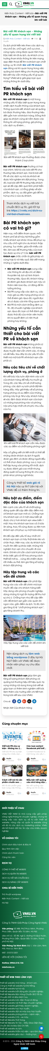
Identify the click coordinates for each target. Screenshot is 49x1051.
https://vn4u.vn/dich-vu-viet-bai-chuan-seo (24, 212)
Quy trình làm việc (10, 848)
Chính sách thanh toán (13, 853)
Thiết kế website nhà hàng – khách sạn (18, 982)
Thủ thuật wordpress (11, 894)
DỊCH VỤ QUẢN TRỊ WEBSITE (14, 873)
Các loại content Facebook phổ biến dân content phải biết (36, 747)
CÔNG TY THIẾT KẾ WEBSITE (14, 869)
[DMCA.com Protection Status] (24, 1048)
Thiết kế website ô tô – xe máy (14, 1017)
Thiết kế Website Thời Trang (12, 1020)
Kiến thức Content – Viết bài (15, 898)
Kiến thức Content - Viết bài (19, 13)
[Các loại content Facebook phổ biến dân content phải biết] (37, 737)
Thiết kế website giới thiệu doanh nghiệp (19, 1005)
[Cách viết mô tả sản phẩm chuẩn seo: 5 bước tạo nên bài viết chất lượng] (12, 770)
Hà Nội (5, 902)
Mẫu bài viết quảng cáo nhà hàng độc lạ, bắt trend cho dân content (36, 781)
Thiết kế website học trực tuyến (14, 1008)
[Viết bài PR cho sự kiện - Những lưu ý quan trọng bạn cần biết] (12, 737)
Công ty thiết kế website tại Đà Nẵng (17, 985)
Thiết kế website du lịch (11, 1028)
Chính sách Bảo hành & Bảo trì (16, 844)
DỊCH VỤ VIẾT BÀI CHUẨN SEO (15, 877)
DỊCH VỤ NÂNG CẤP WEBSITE (15, 882)
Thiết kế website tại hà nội (12, 988)
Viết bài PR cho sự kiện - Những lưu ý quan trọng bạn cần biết (12, 747)
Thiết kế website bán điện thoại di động (18, 1000)
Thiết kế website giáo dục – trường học (18, 1034)
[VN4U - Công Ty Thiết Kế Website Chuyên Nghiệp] (24, 4)
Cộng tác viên (9, 857)
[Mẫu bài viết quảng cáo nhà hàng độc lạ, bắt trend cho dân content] (37, 770)
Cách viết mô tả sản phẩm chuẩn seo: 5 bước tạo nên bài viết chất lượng (12, 781)
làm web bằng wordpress (23, 655)
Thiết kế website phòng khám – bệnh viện (19, 1014)
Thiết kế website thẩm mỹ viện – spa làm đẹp (21, 1031)
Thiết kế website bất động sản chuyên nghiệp (21, 991)
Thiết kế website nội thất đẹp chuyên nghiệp (21, 1002)
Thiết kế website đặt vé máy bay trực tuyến (20, 1011)
